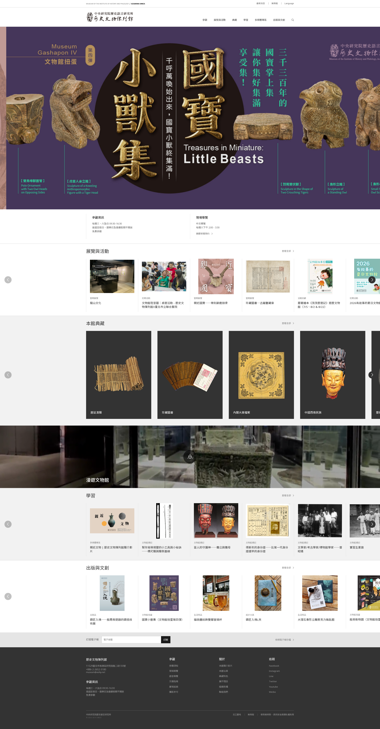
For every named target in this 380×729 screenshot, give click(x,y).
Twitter (273, 681)
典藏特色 (223, 676)
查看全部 (286, 251)
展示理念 (223, 681)
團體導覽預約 (202, 234)
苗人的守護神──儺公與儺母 (212, 547)
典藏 (234, 20)
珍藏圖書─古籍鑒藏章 (260, 303)
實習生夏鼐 (357, 547)
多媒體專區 (261, 20)
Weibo (272, 691)
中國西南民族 (313, 412)
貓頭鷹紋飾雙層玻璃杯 (208, 619)
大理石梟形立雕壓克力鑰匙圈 (316, 619)
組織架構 (223, 686)
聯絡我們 (223, 691)
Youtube (273, 686)
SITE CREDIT (97, 717)
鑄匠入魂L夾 (253, 619)
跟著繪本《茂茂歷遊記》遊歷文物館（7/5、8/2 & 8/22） (319, 305)
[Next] (372, 118)
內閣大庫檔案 (241, 412)
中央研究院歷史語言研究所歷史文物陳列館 (109, 17)
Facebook (274, 665)
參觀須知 (173, 665)
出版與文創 (279, 20)
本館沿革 (223, 670)
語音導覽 (173, 676)
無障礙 (274, 3)
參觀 (204, 20)
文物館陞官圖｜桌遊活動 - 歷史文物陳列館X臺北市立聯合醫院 (163, 305)
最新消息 (260, 3)
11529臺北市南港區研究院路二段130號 (106, 665)
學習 (245, 20)
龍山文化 (95, 303)
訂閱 (165, 639)
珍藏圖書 (167, 412)
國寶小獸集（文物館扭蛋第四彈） (163, 619)
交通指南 (173, 681)
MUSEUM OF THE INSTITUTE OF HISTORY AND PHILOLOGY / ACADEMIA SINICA (115, 4)
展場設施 (173, 686)
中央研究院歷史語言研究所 (98, 715)
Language (289, 3)
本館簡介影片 (225, 665)
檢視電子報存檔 (283, 640)
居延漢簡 (96, 412)
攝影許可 (173, 691)
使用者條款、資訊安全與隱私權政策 (277, 714)
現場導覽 (173, 670)
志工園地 (237, 714)
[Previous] (8, 118)
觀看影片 (112, 181)
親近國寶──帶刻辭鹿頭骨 (211, 303)
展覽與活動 (220, 20)
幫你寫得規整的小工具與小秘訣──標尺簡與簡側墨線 (161, 549)
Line (271, 676)
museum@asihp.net (95, 672)
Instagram (274, 670)
